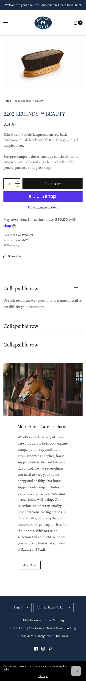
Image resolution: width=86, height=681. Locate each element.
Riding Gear (54, 628)
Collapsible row (20, 288)
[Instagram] (43, 649)
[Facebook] (36, 649)
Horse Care (25, 636)
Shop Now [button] (29, 565)
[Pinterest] (50, 649)
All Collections (31, 620)
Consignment (44, 636)
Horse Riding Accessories (27, 628)
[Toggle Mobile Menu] (8, 23)
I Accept (43, 676)
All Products (25, 235)
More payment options (43, 207)
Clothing (70, 628)
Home (7, 101)
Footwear (62, 636)
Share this (14, 256)
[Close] (81, 5)
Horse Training (53, 620)
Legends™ (21, 240)
